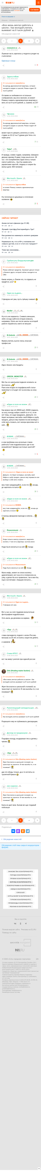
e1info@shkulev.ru (24, 987)
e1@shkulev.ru (26, 983)
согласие (17, 10)
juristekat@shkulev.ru (8, 989)
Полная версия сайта (11, 929)
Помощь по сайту (9, 933)
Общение (5, 20)
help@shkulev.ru (17, 990)
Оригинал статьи (8, 61)
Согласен (35, 10)
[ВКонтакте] (13, 831)
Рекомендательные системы (11, 992)
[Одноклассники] (23, 831)
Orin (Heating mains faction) (18, 671)
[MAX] (18, 831)
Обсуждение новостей (16, 20)
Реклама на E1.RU (28, 929)
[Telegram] (28, 831)
